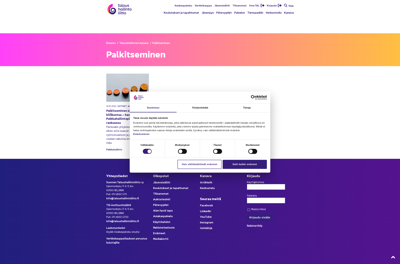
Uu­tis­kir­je (206, 228)
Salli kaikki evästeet (244, 164)
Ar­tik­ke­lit (206, 182)
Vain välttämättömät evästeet (199, 164)
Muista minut (258, 209)
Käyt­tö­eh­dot (161, 222)
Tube (208, 217)
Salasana (252, 195)
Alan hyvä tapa (163, 210)
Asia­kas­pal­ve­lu (183, 5)
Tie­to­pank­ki (255, 12)
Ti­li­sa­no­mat (239, 5)
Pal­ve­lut (239, 12)
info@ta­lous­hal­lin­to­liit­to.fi (122, 198)
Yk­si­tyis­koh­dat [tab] (200, 107)
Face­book (206, 205)
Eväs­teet (159, 233)
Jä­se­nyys (208, 12)
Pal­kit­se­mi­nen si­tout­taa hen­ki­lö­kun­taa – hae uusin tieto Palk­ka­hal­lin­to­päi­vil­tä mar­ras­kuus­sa (127, 116)
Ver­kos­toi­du (274, 12)
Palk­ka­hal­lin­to (114, 149)
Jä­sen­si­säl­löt (222, 5)
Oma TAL (254, 5)
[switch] (182, 151)
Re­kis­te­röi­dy (254, 225)
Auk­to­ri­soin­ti (161, 199)
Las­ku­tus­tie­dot (115, 227)
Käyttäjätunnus (255, 182)
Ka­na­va (289, 12)
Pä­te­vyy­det (224, 12)
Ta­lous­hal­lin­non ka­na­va (133, 43)
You (202, 217)
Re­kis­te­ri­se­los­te (164, 227)
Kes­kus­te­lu (207, 188)
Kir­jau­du (272, 5)
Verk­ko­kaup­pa (203, 5)
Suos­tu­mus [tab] (153, 107)
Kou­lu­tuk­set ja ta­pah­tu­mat (181, 12)
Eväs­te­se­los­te (141, 134)
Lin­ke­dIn (205, 211)
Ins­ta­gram (206, 222)
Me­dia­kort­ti (160, 239)
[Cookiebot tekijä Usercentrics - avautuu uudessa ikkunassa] (253, 97)
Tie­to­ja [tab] (247, 107)
